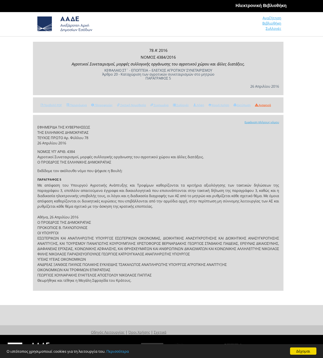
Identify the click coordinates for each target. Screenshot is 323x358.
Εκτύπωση (243, 105)
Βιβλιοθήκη (271, 23)
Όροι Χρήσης (139, 332)
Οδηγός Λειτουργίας (108, 332)
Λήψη (200, 105)
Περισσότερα (117, 351)
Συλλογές (273, 28)
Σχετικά (160, 332)
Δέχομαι (303, 351)
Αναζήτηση (272, 18)
